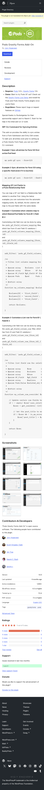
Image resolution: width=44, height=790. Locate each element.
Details (7, 62)
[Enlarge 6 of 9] (39, 449)
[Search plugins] (25, 23)
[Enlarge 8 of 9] (39, 480)
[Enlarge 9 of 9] (39, 496)
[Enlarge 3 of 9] (18, 480)
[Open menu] (40, 3)
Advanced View (8, 613)
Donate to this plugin (10, 690)
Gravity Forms (28, 91)
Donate (27, 729)
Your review (6, 650)
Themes (26, 707)
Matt (5, 744)
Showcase (27, 703)
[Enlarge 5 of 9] (18, 508)
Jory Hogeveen (11, 48)
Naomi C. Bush (12, 559)
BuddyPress (8, 751)
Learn (4, 721)
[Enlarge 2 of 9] (18, 465)
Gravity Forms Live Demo (18, 98)
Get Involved (28, 721)
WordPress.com (9, 740)
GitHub (17, 110)
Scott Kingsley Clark (15, 545)
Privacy (5, 714)
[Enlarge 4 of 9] (18, 495)
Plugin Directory (7, 10)
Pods (16, 91)
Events (26, 725)
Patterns (26, 714)
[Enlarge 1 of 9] (18, 449)
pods (39, 607)
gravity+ (10, 567)
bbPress (6, 747)
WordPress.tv (8, 733)
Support (7, 79)
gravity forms (32, 607)
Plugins (26, 711)
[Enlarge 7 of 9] (39, 465)
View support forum (10, 671)
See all (39, 650)
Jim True (10, 552)
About (4, 703)
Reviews (7, 68)
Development (9, 73)
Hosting (5, 711)
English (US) (37, 602)
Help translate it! (37, 16)
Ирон (9, 761)
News (4, 707)
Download (7, 54)
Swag (26, 733)
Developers (6, 729)
